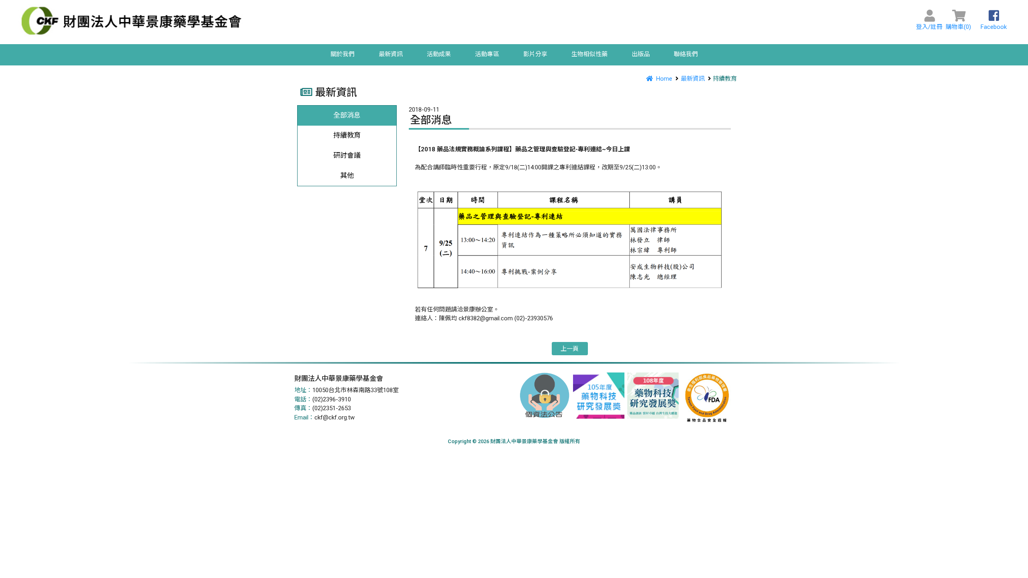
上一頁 (570, 348)
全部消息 (347, 115)
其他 (347, 175)
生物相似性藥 (589, 54)
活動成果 (439, 54)
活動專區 (487, 54)
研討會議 (347, 155)
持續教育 (347, 135)
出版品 (641, 54)
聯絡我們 (686, 54)
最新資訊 (391, 54)
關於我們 (342, 54)
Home (664, 78)
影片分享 (535, 54)
